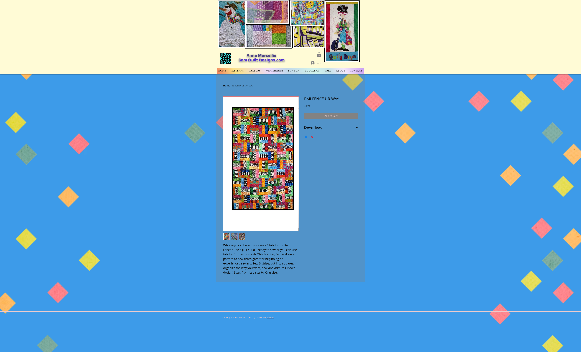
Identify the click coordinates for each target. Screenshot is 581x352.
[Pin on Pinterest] (312, 137)
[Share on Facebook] (306, 137)
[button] (319, 54)
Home (226, 85)
